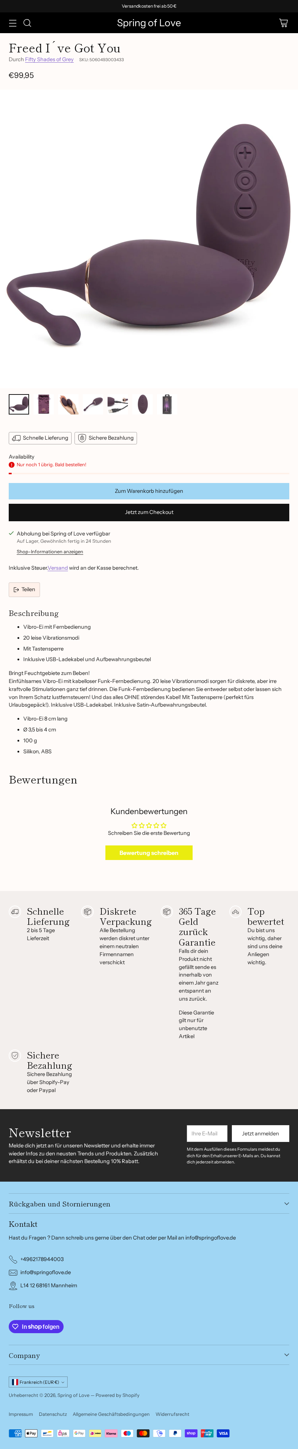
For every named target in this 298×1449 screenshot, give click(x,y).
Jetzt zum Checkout (149, 512)
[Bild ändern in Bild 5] (118, 404)
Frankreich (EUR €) (39, 1382)
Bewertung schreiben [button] (149, 852)
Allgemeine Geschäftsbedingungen (111, 1414)
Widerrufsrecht (172, 1414)
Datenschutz (53, 1414)
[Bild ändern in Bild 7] (167, 404)
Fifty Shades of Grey (49, 59)
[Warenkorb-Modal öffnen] (283, 22)
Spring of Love (73, 1395)
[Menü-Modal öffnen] (12, 22)
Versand (58, 568)
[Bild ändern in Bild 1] (19, 404)
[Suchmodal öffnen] (27, 22)
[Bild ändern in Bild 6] (142, 404)
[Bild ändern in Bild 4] (93, 404)
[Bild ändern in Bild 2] (43, 404)
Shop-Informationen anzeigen (50, 551)
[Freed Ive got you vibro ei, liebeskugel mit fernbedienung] (149, 239)
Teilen (28, 589)
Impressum (21, 1414)
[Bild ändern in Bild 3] (68, 404)
